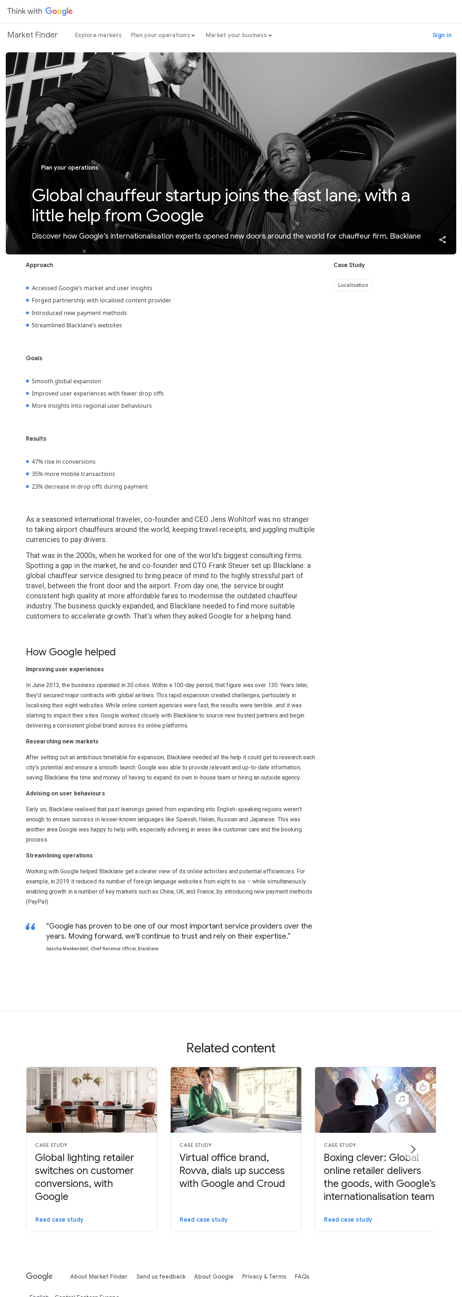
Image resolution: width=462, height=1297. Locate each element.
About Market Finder (99, 1276)
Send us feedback (161, 1276)
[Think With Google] (40, 11)
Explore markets (98, 35)
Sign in (442, 35)
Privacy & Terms (264, 1276)
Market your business (236, 35)
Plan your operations (160, 35)
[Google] (39, 1276)
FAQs (302, 1276)
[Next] (412, 1149)
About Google (214, 1276)
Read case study (59, 1219)
